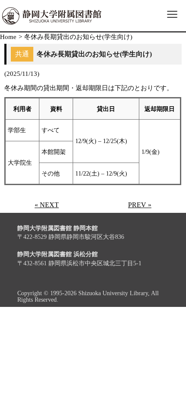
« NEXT (47, 205)
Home (8, 36)
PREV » (139, 205)
